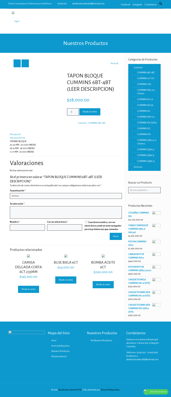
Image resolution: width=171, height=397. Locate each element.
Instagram (137, 4)
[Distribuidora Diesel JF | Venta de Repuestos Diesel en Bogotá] (16, 21)
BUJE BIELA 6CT (66, 262)
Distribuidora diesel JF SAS (70, 390)
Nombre (15, 222)
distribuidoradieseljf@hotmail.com (88, 3)
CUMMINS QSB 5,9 (145, 149)
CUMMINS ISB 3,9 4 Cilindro (146, 92)
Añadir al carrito (90, 112)
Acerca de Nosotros (60, 346)
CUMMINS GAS (144, 84)
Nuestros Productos (60, 351)
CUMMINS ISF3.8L (145, 105)
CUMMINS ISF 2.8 (145, 99)
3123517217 (62, 3)
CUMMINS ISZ (143, 128)
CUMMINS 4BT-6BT (97, 123)
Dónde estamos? (59, 356)
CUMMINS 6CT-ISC (145, 78)
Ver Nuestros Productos (101, 340)
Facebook (125, 4)
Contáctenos (151, 4)
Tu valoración (17, 204)
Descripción (15, 134)
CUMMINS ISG (143, 111)
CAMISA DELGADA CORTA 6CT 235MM (28, 267)
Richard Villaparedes (110, 390)
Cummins (82, 123)
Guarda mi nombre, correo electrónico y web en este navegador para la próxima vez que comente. (103, 225)
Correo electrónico (57, 222)
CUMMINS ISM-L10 (145, 117)
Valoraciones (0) (17, 138)
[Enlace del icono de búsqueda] (160, 4)
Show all (114, 63)
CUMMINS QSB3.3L (145, 155)
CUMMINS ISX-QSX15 (147, 123)
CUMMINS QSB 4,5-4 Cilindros (146, 142)
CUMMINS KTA (144, 134)
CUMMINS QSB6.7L (146, 161)
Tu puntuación (18, 191)
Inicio (53, 340)
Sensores (138, 167)
